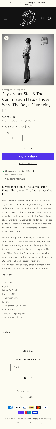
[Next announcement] (51, 4)
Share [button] (7, 332)
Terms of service (36, 423)
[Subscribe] (42, 367)
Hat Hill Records (17, 418)
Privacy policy (22, 423)
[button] (6, 18)
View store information (16, 178)
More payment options (28, 163)
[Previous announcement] (5, 4)
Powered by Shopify (30, 418)
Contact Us (28, 350)
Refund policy (46, 419)
